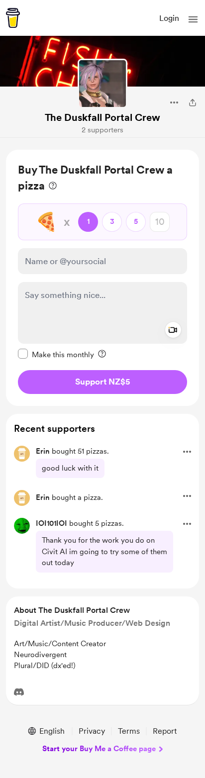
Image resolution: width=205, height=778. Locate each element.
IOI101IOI (51, 523)
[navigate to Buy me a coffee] (13, 18)
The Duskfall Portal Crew (102, 117)
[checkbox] (56, 354)
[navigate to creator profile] (102, 83)
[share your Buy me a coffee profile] (192, 102)
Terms (129, 731)
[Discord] (19, 692)
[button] (193, 19)
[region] (102, 278)
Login (169, 18)
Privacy (92, 731)
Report (165, 731)
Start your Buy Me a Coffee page (99, 748)
